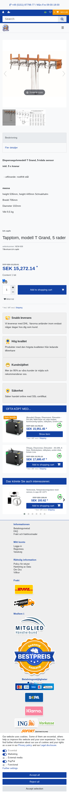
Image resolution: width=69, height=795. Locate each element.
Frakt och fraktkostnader (25, 534)
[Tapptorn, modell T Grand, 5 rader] (11, 118)
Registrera (18, 549)
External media (15, 757)
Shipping (18, 308)
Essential (12, 750)
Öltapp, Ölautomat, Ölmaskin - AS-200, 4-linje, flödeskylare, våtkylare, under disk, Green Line (44, 450)
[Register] (9, 12)
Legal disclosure (48, 745)
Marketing (12, 754)
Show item (44, 434)
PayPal (11, 761)
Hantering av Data (22, 566)
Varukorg (18, 552)
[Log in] (3, 12)
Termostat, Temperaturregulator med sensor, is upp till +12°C (42, 491)
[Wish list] (50, 12)
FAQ (16, 531)
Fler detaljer (11, 147)
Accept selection (34, 788)
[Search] (62, 19)
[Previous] (5, 73)
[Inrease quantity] (13, 287)
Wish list (10, 299)
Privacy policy (25, 745)
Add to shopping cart (41, 289)
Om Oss (18, 569)
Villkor (17, 572)
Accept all (34, 775)
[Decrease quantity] (13, 292)
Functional (13, 764)
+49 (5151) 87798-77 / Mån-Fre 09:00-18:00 (35, 4)
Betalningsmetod (22, 528)
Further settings (10, 768)
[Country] (45, 12)
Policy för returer (22, 564)
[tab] (34, 138)
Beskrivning (11, 137)
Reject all (34, 781)
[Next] (63, 73)
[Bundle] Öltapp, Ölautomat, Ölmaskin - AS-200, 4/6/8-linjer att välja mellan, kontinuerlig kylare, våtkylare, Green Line (44, 419)
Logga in (18, 546)
